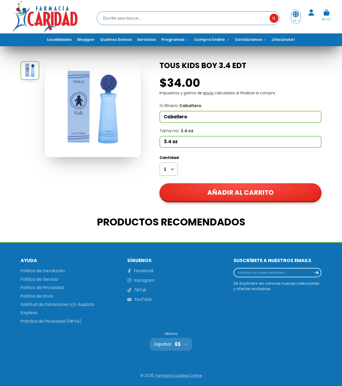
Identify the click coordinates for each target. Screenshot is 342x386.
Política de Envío (37, 296)
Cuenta (311, 16)
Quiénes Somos (116, 39)
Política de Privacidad (42, 287)
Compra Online (209, 39)
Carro (326, 16)
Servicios (146, 39)
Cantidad (169, 157)
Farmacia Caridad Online (179, 375)
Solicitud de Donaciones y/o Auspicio (57, 304)
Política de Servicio (39, 279)
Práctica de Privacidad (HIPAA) (51, 321)
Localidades (59, 39)
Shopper (86, 39)
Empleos (29, 312)
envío (208, 93)
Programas (172, 39)
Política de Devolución (43, 271)
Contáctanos (248, 39)
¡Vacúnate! (283, 39)
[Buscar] (274, 18)
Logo (44, 16)
